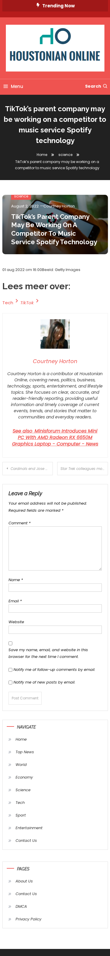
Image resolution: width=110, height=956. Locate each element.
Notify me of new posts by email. (44, 682)
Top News (25, 752)
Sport (21, 815)
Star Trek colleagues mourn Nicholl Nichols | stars (84, 468)
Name (16, 580)
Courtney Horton (59, 206)
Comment (20, 523)
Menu (17, 86)
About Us (24, 881)
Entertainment (29, 828)
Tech (7, 303)
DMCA (21, 906)
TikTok (27, 303)
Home (21, 739)
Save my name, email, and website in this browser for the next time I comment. (48, 653)
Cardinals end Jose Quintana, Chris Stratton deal (32, 468)
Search (93, 86)
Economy (24, 777)
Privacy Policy (28, 919)
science (21, 196)
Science (23, 790)
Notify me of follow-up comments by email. (54, 669)
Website (16, 622)
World (21, 764)
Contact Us (26, 840)
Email (15, 601)
